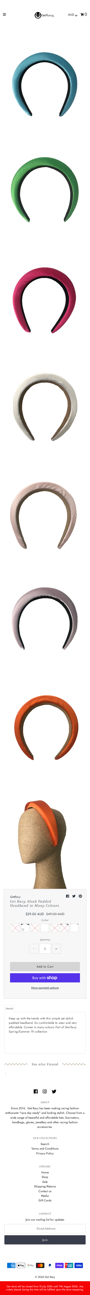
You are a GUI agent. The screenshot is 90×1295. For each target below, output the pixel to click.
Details (9, 1008)
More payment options (45, 988)
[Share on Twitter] (74, 896)
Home (45, 1172)
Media (45, 1196)
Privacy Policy (45, 1153)
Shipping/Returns (45, 1186)
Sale (45, 1182)
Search (45, 1144)
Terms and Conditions (45, 1148)
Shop (45, 1177)
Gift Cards (45, 1200)
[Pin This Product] (80, 896)
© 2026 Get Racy (45, 1277)
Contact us (45, 1191)
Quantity (45, 939)
